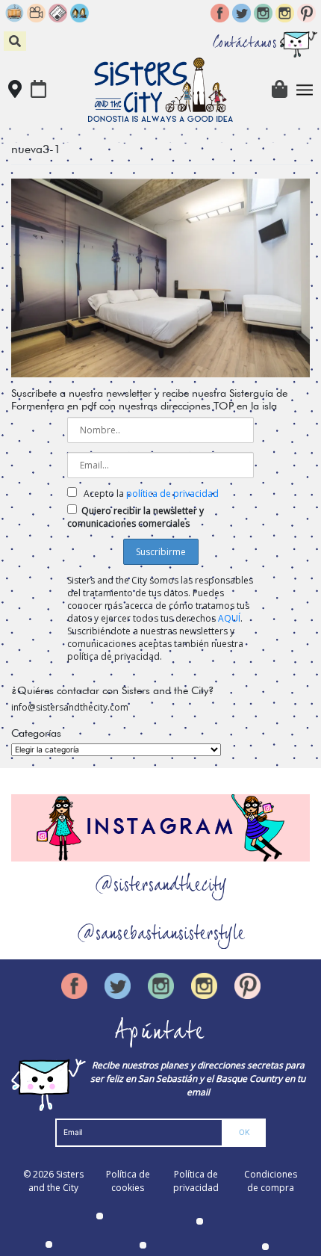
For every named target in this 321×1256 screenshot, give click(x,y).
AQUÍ (229, 618)
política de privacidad (172, 493)
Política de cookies (128, 1181)
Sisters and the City (56, 1181)
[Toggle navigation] (305, 90)
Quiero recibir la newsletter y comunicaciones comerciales (135, 517)
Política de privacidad (196, 1181)
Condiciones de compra (270, 1181)
